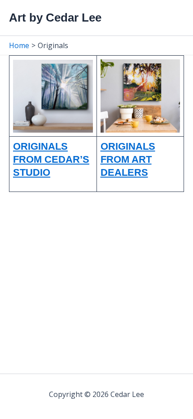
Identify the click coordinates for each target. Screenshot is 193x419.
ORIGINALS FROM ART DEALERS (128, 159)
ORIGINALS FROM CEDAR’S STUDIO (51, 159)
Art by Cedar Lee (55, 17)
